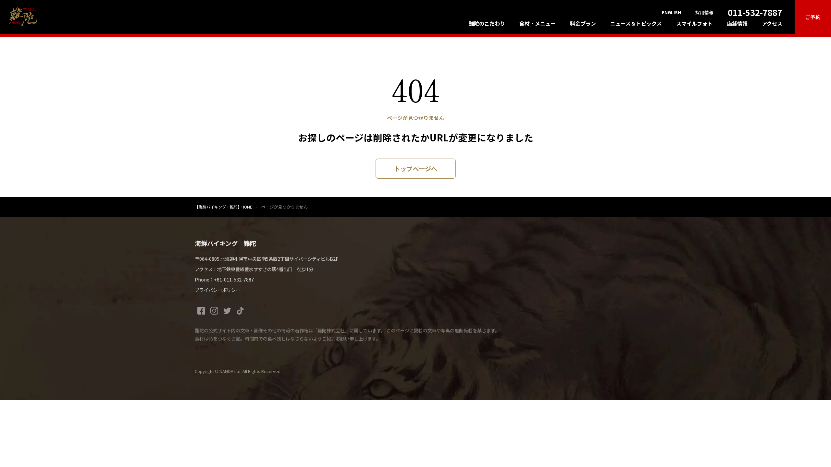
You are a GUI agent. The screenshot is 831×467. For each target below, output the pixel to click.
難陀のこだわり (487, 23)
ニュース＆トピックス (636, 23)
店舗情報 (737, 23)
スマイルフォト (694, 23)
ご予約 (813, 17)
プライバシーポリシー (217, 289)
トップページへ (415, 168)
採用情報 (704, 12)
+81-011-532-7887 (234, 279)
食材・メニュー (537, 23)
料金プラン (583, 23)
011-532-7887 (755, 12)
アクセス (772, 23)
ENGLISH (671, 12)
